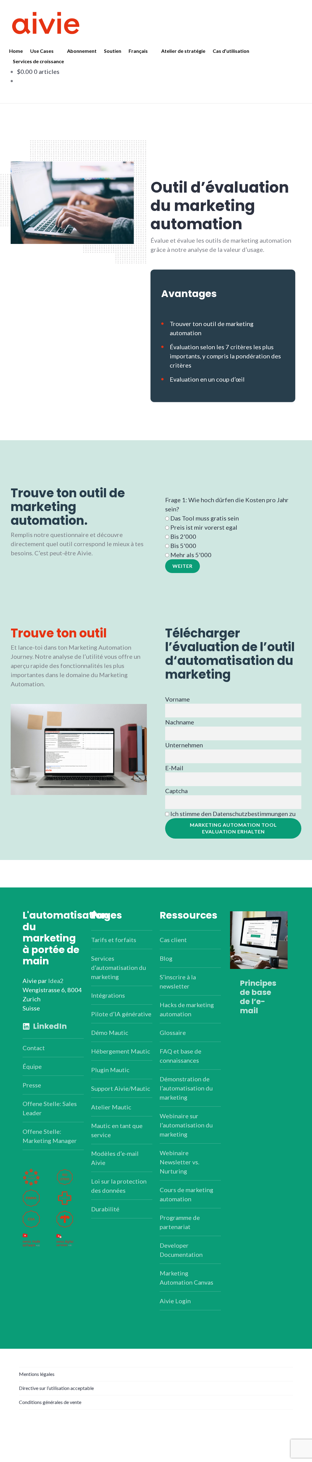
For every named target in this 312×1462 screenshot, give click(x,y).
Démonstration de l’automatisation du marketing (186, 1088)
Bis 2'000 (183, 536)
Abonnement (82, 51)
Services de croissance (38, 61)
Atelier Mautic (111, 1107)
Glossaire (173, 1032)
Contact (34, 1047)
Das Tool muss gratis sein (204, 518)
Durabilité (105, 1209)
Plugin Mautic (110, 1069)
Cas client (173, 939)
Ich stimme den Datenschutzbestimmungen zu (233, 813)
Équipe (32, 1066)
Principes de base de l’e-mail (258, 997)
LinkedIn (50, 1026)
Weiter (182, 566)
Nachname (179, 722)
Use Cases (42, 51)
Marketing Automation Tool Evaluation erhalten (233, 828)
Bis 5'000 (183, 545)
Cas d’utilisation (231, 51)
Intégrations (108, 995)
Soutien (112, 51)
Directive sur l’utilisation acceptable (56, 1388)
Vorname (177, 699)
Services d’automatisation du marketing (118, 967)
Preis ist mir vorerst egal (203, 527)
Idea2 (56, 980)
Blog (166, 958)
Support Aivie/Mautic (120, 1088)
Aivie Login (175, 1300)
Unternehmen (184, 745)
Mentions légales (37, 1374)
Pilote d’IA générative (121, 1014)
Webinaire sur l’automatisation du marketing (186, 1125)
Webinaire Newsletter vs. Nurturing (179, 1162)
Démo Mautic (109, 1032)
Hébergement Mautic (120, 1051)
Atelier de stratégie (183, 51)
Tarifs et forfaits (113, 939)
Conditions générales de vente (50, 1402)
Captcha (176, 790)
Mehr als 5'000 (190, 554)
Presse (32, 1085)
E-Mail (174, 767)
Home (16, 51)
